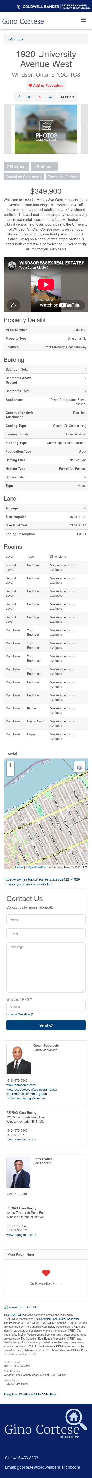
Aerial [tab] (12, 753)
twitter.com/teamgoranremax (25, 1098)
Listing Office (11, 1380)
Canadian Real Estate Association (59, 1319)
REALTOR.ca (18, 1315)
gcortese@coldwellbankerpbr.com (48, 1466)
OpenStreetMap (37, 867)
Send (44, 1025)
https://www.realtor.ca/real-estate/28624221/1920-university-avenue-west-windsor (42, 881)
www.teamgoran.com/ (21, 1085)
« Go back (15, 39)
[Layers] (79, 766)
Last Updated (12, 1362)
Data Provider (12, 1371)
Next (84, 129)
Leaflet (19, 867)
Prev (7, 129)
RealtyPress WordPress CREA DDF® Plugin (30, 1394)
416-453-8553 (25, 1457)
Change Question (18, 1014)
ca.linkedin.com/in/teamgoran (26, 1093)
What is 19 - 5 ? (19, 999)
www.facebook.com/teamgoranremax (31, 1089)
